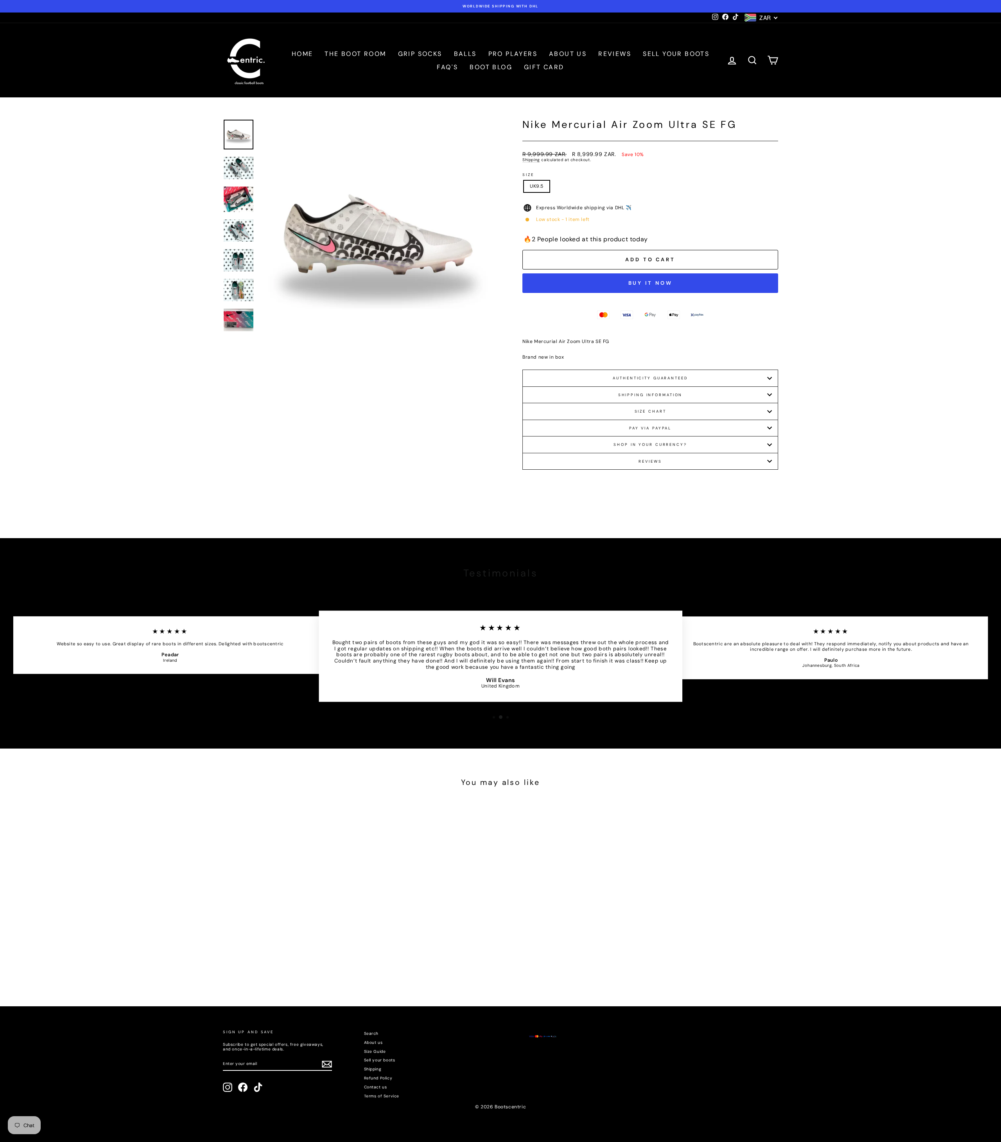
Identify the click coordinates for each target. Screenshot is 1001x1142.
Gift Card (544, 67)
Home (302, 54)
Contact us (375, 1087)
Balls (465, 54)
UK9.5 (537, 186)
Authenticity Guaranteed (650, 378)
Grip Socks (420, 54)
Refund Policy (378, 1078)
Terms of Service (382, 1096)
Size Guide (375, 1051)
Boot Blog (491, 67)
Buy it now (650, 283)
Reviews (614, 54)
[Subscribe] (327, 1064)
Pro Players (512, 54)
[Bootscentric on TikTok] (258, 1087)
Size (528, 174)
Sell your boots (676, 54)
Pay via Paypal (650, 428)
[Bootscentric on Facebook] (243, 1087)
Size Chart (650, 411)
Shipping (531, 160)
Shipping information (650, 394)
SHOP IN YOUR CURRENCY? (650, 444)
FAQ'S (447, 67)
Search (371, 1033)
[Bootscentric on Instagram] (227, 1087)
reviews (650, 461)
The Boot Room (355, 54)
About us (568, 54)
